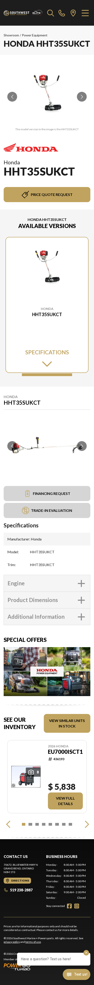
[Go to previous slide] (12, 97)
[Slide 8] (70, 824)
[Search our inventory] (50, 13)
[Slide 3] (37, 824)
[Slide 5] (50, 824)
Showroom (11, 35)
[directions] (73, 13)
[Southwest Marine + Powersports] (23, 12)
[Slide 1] (47, 374)
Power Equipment (34, 35)
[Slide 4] (43, 824)
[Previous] (8, 824)
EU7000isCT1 (65, 752)
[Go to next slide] (82, 97)
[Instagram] (76, 906)
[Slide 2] (30, 824)
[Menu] (85, 12)
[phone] (61, 13)
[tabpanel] (66, 881)
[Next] (85, 824)
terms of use (33, 942)
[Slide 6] (57, 824)
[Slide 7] (63, 824)
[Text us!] (76, 975)
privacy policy (12, 942)
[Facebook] (69, 906)
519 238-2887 (21, 890)
